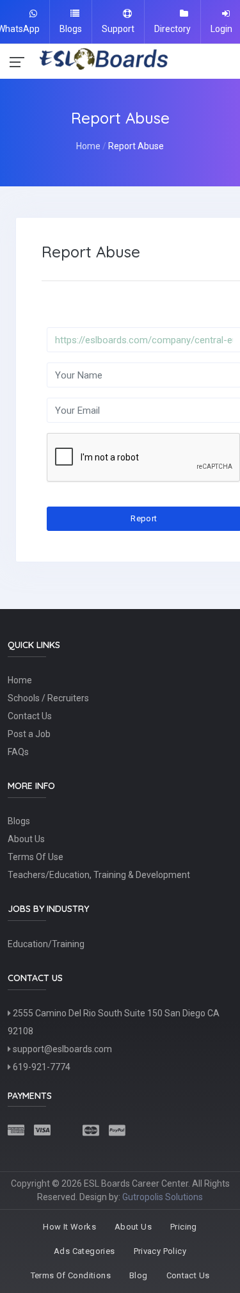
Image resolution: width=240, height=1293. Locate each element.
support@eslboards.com (61, 1049)
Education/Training (46, 944)
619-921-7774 (40, 1067)
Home (88, 146)
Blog (138, 1275)
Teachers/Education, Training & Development (99, 875)
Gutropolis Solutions (162, 1197)
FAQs (18, 752)
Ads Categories (84, 1251)
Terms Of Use (35, 857)
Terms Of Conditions (71, 1275)
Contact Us (30, 716)
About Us (26, 839)
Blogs (19, 821)
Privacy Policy (160, 1251)
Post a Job (29, 734)
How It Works (69, 1227)
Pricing (183, 1227)
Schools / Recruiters (48, 698)
